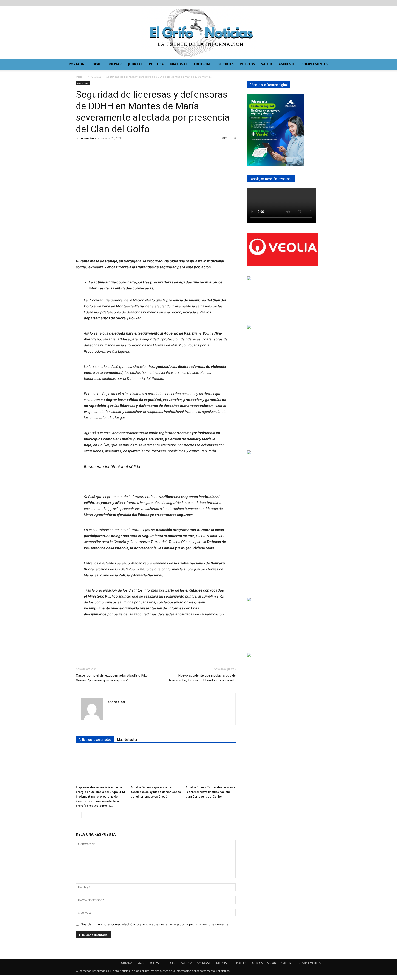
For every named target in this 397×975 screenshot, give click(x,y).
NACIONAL (178, 64)
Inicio (79, 77)
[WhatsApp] (112, 148)
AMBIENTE (286, 64)
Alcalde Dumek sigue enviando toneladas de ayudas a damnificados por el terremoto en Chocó (156, 792)
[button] (353, 64)
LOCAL (96, 64)
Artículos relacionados (95, 739)
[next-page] (86, 815)
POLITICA (156, 64)
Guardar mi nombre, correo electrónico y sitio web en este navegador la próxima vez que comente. (155, 924)
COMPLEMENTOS (314, 64)
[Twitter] (91, 148)
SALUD (266, 64)
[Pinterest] (101, 148)
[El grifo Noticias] (198, 32)
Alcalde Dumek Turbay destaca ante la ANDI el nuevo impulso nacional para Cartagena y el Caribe (210, 792)
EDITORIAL (202, 64)
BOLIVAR (115, 64)
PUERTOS (247, 64)
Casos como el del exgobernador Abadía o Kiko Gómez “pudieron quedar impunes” (112, 677)
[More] (123, 148)
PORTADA (76, 64)
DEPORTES (225, 64)
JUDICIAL (135, 64)
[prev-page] (79, 815)
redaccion (87, 138)
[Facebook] (80, 148)
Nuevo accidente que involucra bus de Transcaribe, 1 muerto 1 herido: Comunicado (202, 677)
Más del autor (127, 739)
